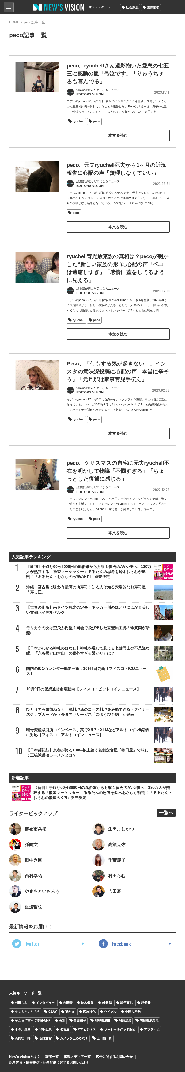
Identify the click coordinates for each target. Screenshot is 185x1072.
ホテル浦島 (23, 1029)
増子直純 (126, 1003)
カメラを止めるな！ (74, 1038)
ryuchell (79, 121)
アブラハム (152, 1029)
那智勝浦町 (102, 1020)
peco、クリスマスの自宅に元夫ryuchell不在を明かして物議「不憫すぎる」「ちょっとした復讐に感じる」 (118, 471)
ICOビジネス (87, 1029)
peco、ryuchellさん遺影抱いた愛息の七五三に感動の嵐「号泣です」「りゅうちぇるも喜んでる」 (118, 73)
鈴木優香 (87, 1003)
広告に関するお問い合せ (114, 1057)
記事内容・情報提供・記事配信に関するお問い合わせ (49, 1062)
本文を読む (118, 135)
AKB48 (107, 1003)
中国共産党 (133, 1011)
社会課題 (132, 7)
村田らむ (21, 1003)
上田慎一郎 (104, 1038)
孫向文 (70, 1011)
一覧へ (166, 812)
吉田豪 (68, 1003)
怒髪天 (146, 1003)
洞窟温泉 (125, 1020)
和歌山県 (45, 1029)
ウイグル (110, 1011)
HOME (14, 22)
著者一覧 (52, 1057)
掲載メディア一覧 (77, 1057)
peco (96, 121)
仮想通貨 (45, 1038)
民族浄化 (89, 1011)
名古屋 (64, 1029)
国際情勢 (153, 7)
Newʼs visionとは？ (24, 1057)
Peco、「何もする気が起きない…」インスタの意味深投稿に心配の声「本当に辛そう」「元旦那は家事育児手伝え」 (118, 371)
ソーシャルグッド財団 (120, 1029)
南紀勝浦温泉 (149, 1020)
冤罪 (62, 1020)
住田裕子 (80, 1020)
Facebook (121, 943)
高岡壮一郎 (23, 1038)
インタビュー (45, 1003)
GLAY (52, 1011)
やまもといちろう (27, 1011)
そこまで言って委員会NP (33, 1020)
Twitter (32, 943)
